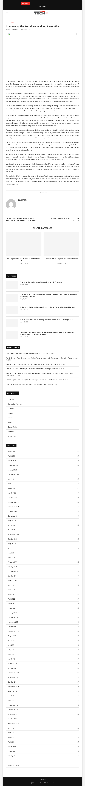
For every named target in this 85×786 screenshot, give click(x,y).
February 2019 (12, 751)
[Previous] (32, 3)
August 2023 (12, 544)
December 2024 (13, 502)
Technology (12, 436)
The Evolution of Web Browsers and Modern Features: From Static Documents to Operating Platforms (49, 296)
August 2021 (12, 636)
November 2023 (13, 534)
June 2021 (11, 645)
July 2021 (11, 640)
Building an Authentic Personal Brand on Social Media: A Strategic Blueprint (47, 307)
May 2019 (11, 737)
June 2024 (11, 525)
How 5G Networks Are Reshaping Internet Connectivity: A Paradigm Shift (46, 320)
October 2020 (12, 682)
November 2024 (13, 507)
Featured (11, 408)
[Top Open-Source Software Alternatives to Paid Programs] (12, 285)
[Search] (78, 13)
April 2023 (11, 557)
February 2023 (13, 562)
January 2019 (12, 756)
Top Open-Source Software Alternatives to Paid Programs (41, 282)
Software (11, 432)
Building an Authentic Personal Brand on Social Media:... (24, 260)
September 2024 (13, 516)
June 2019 (11, 733)
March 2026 (12, 460)
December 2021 (13, 617)
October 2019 (12, 719)
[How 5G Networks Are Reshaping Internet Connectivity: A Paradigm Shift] (12, 323)
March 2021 (12, 659)
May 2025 (11, 488)
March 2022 (12, 604)
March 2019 (12, 746)
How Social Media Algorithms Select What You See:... (61, 260)
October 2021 (12, 627)
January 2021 (12, 668)
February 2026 (13, 465)
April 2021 (11, 654)
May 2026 (11, 451)
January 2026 (12, 470)
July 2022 (11, 585)
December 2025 (13, 474)
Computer (11, 399)
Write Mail (42, 7)
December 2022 (13, 571)
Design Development (15, 404)
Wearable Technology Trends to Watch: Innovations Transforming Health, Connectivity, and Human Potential (47, 333)
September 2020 (13, 687)
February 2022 (13, 608)
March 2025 (12, 493)
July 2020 (11, 696)
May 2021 (11, 650)
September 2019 (13, 723)
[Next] (35, 3)
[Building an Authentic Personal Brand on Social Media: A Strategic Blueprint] (23, 244)
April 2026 (11, 456)
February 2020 (13, 705)
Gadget (10, 413)
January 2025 (12, 497)
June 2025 (11, 484)
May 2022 (11, 594)
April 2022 (11, 599)
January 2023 (12, 567)
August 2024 (12, 521)
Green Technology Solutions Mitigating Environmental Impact (26, 384)
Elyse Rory (15, 29)
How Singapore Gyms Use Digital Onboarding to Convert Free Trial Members (32, 380)
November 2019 (13, 714)
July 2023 (11, 548)
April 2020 (11, 700)
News (10, 422)
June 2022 (11, 590)
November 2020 (13, 677)
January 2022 (12, 613)
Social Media (12, 427)
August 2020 (12, 691)
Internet (10, 418)
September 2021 (13, 631)
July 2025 (11, 479)
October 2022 (12, 576)
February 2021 (12, 663)
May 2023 (11, 553)
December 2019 (13, 710)
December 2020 (13, 673)
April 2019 (11, 742)
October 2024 (12, 511)
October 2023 (12, 539)
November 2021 (13, 622)
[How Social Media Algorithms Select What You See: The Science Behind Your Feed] (61, 244)
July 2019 (11, 728)
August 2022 (12, 580)
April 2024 (11, 530)
